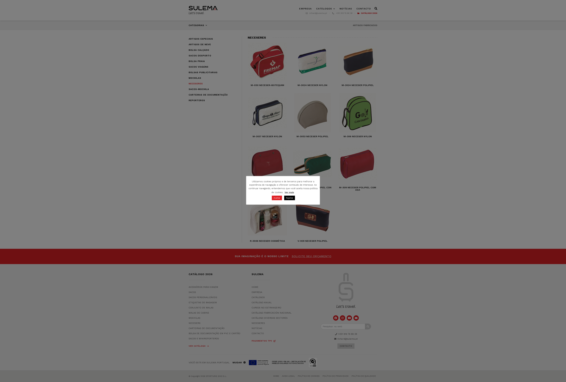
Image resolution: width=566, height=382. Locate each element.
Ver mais (289, 192)
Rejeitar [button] (289, 198)
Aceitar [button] (277, 198)
